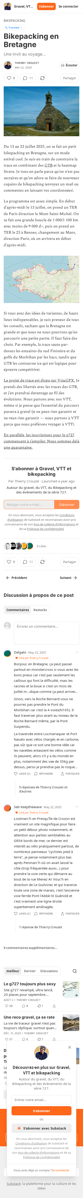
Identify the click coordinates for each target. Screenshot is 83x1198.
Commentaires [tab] (17, 610)
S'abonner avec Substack (44, 1128)
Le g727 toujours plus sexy (30, 984)
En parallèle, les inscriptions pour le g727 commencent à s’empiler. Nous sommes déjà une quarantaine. (41, 441)
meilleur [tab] (12, 971)
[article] (41, 995)
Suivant (65, 578)
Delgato (20, 652)
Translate (14, 27)
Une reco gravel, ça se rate (29, 1017)
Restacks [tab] (40, 610)
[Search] (74, 971)
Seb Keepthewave (28, 806)
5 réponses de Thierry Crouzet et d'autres (43, 789)
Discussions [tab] (49, 971)
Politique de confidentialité (41, 1157)
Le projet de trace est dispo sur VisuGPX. (39, 380)
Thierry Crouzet (27, 63)
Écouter (71, 65)
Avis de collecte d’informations (38, 1152)
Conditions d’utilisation (31, 1143)
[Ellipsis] (77, 652)
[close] (69, 1047)
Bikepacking (14, 21)
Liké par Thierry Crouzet (33, 658)
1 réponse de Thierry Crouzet (40, 927)
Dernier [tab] (30, 971)
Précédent (19, 578)
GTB (48, 165)
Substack (14, 1183)
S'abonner (46, 6)
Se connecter (68, 6)
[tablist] (27, 610)
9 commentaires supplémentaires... (30, 948)
